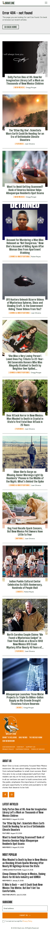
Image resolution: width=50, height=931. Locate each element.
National (19, 538)
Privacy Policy (27, 921)
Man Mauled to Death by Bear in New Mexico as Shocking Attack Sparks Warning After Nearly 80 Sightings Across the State (24, 863)
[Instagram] (11, 794)
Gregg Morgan (31, 87)
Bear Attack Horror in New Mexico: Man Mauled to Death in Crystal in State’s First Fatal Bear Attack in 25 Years (25, 420)
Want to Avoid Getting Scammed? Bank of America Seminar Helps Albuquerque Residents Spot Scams (25, 190)
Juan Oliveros (30, 144)
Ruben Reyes (36, 257)
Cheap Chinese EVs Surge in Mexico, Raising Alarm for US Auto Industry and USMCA (24, 875)
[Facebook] (5, 794)
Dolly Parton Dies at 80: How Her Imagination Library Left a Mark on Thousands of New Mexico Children (25, 80)
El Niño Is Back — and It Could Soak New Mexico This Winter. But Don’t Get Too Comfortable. (22, 888)
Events (19, 592)
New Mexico (19, 87)
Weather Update (9, 895)
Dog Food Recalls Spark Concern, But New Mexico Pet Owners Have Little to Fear (25, 531)
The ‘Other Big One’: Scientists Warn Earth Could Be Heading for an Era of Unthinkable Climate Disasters (25, 135)
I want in (23, 915)
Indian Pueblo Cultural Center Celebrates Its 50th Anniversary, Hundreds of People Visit (25, 584)
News (19, 708)
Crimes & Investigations (19, 257)
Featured (19, 144)
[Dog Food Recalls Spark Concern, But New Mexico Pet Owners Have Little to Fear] (25, 510)
